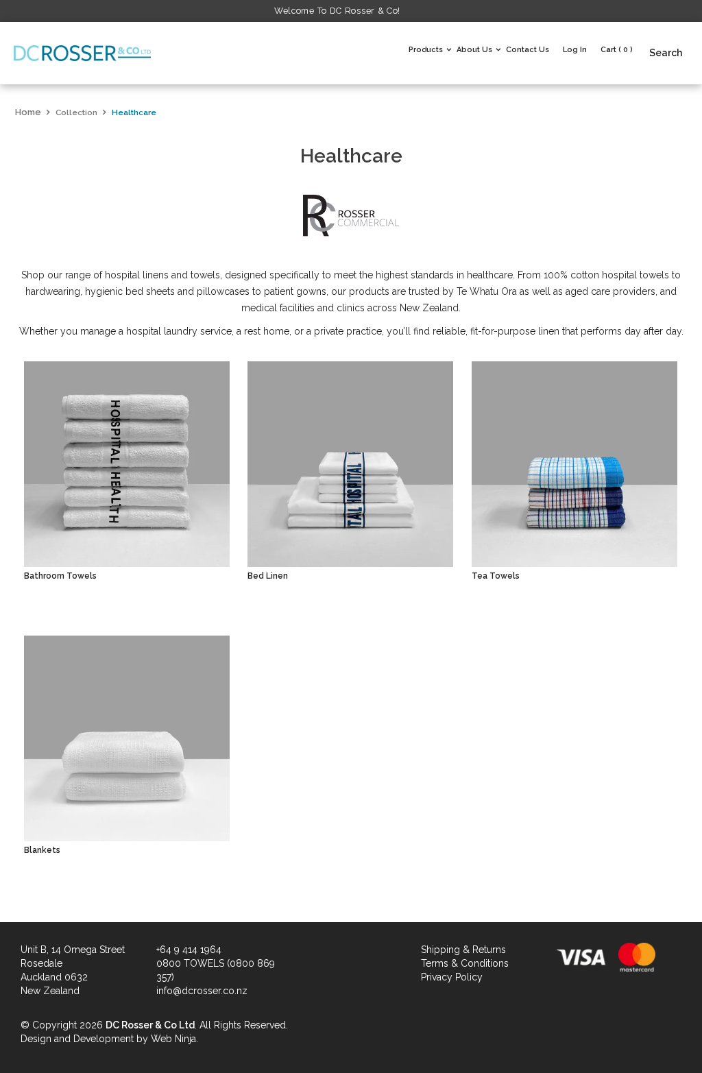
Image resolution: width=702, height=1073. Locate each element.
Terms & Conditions (465, 963)
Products (426, 49)
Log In (575, 49)
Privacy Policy (452, 977)
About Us (474, 49)
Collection (76, 112)
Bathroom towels (60, 576)
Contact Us (527, 49)
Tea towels (496, 576)
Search (665, 52)
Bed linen (267, 576)
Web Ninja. (174, 1038)
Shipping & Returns (463, 949)
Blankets (42, 850)
